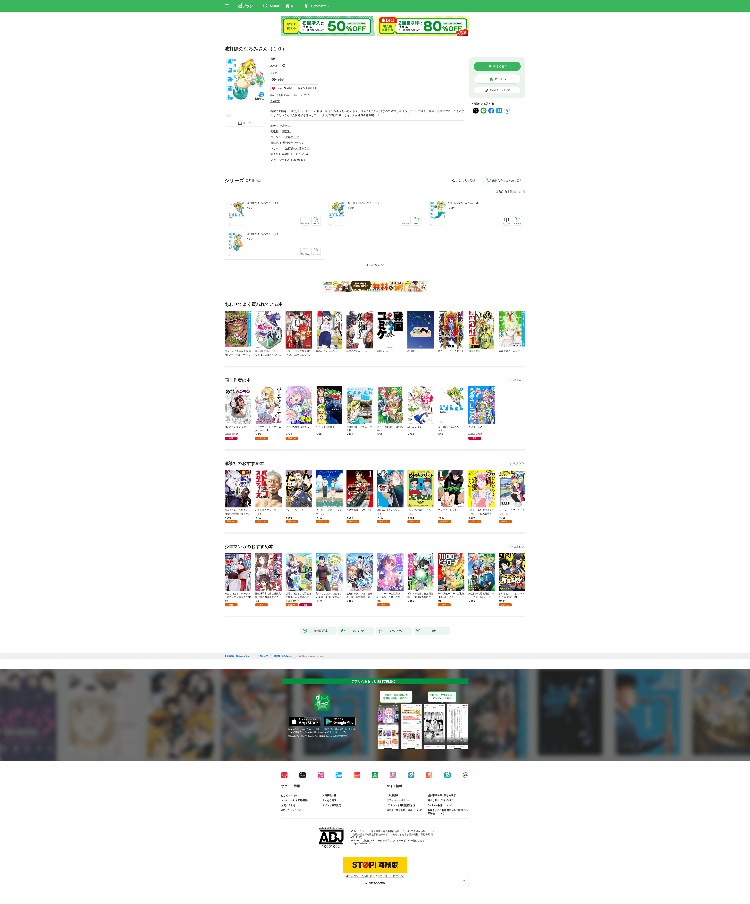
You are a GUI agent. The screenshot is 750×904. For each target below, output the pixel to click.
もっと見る (515, 380)
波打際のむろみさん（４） (263, 233)
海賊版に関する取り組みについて (404, 810)
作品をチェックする (499, 90)
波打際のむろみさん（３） (464, 202)
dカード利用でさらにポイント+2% (288, 95)
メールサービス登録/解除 (294, 800)
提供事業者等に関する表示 (442, 795)
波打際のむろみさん (297, 148)
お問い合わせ (288, 805)
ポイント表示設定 (331, 805)
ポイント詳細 (305, 88)
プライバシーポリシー (398, 800)
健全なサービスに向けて (441, 800)
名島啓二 (275, 65)
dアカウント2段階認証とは (401, 805)
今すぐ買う (500, 66)
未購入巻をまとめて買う (507, 180)
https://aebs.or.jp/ (362, 843)
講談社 (286, 131)
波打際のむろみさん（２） (363, 202)
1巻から (501, 191)
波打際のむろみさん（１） (263, 202)
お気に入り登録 (465, 180)
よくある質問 (329, 800)
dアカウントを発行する (360, 876)
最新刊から (517, 191)
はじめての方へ (289, 795)
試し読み (247, 123)
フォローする (284, 66)
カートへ (500, 78)
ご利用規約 (392, 795)
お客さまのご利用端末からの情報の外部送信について (448, 812)
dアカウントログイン (292, 810)
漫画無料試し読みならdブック (238, 656)
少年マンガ (292, 137)
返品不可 (275, 101)
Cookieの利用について (440, 805)
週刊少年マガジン (293, 142)
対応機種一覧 (329, 795)
